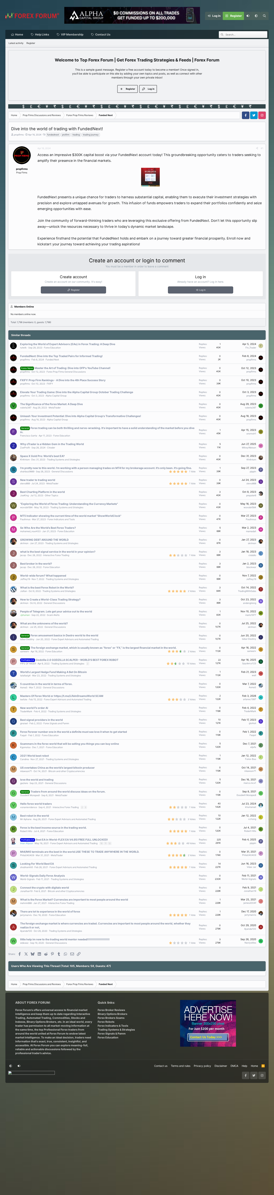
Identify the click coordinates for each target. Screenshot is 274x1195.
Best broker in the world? (36, 563)
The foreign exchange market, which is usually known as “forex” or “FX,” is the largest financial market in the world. (104, 647)
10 (101, 843)
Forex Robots (106, 1021)
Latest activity (16, 43)
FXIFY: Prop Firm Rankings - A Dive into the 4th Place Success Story (62, 380)
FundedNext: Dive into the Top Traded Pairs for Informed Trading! (61, 356)
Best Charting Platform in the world (42, 491)
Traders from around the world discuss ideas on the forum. (68, 791)
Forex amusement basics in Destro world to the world (64, 635)
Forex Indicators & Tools (113, 1025)
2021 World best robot (34, 755)
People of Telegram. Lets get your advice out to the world (56, 611)
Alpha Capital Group (56, 395)
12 (109, 843)
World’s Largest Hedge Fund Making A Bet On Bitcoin (53, 672)
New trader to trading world (37, 479)
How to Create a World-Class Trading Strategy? (50, 599)
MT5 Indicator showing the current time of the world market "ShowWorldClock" (70, 515)
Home (19, 34)
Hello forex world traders (36, 803)
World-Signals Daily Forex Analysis (42, 875)
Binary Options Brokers (41, 1021)
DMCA (234, 1065)
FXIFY (50, 383)
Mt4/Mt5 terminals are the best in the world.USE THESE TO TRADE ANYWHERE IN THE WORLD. (79, 851)
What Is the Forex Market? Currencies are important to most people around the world (74, 899)
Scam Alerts (53, 615)
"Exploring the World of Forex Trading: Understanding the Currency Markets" (69, 503)
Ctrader (51, 447)
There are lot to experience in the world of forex (50, 911)
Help (244, 1065)
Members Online (24, 306)
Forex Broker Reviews (111, 1010)
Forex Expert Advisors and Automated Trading (75, 639)
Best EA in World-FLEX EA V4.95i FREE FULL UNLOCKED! (72, 839)
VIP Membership (72, 34)
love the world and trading (36, 779)
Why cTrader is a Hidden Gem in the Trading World (52, 444)
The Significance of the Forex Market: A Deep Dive (51, 404)
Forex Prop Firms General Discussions (66, 371)
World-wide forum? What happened (43, 575)
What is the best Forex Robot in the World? (47, 587)
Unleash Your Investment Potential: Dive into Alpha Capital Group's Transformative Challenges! (80, 416)
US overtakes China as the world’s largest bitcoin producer (57, 767)
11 (105, 843)
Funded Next (52, 359)
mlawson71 (26, 771)
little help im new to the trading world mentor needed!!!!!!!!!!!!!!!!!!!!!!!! (65, 939)
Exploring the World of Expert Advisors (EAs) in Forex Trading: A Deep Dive (67, 344)
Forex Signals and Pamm (56, 723)
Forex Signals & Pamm (112, 1033)
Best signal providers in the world (41, 719)
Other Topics (51, 495)
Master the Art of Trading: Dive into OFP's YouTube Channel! (73, 368)
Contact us (160, 1065)
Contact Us (102, 34)
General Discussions (62, 471)
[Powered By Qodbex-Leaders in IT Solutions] (31, 1074)
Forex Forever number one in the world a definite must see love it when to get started (73, 731)
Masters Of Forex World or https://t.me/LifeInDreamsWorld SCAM (61, 695)
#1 (262, 148)
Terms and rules (180, 1065)
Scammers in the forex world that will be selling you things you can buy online (69, 743)
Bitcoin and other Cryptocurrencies (66, 771)
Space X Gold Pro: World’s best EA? (42, 456)
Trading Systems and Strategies (63, 459)
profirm (65, 134)
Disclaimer (221, 1065)
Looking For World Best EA (37, 863)
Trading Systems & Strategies (116, 1029)
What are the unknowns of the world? (44, 623)
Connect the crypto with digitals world (44, 887)
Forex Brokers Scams (111, 1017)
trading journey (91, 134)
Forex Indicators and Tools (61, 519)
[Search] (264, 16)
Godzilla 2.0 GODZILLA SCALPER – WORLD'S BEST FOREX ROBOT (77, 659)
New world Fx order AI (34, 707)
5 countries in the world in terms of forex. (46, 683)
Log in (202, 289)
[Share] (257, 148)
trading (76, 134)
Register (30, 43)
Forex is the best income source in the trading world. (53, 827)
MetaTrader (55, 407)
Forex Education (52, 347)
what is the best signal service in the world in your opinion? (57, 551)
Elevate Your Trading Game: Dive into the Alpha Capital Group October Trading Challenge (76, 392)
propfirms (19, 134)
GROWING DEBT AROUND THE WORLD (44, 539)
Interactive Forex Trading (56, 555)
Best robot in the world (34, 815)
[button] (256, 16)
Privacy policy (202, 1065)
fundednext (53, 134)
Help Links (42, 34)
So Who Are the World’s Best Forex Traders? (48, 527)
